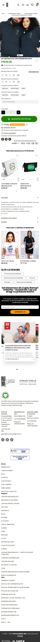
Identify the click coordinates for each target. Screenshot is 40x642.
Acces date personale (9, 605)
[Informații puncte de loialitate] (27, 124)
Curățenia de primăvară (10, 558)
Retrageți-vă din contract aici (13, 598)
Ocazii (3, 538)
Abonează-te (20, 312)
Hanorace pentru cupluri (31, 13)
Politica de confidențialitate (12, 584)
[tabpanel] (20, 208)
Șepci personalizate (24, 282)
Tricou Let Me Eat (7, 261)
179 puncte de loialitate (17, 124)
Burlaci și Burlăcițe (8, 575)
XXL (18, 75)
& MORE (4, 549)
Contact (4, 477)
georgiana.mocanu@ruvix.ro (11, 434)
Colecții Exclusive (8, 545)
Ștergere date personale (10, 608)
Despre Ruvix (5, 467)
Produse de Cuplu (7, 542)
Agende (4, 528)
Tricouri (32, 278)
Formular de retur (8, 594)
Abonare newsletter (8, 612)
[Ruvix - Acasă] (8, 381)
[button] (17, 369)
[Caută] (18, 5)
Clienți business (7, 471)
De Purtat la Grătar (9, 565)
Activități (5, 521)
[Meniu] (3, 5)
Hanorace (5, 510)
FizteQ (20, 636)
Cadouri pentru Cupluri (14, 13)
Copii (3, 568)
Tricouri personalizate (12, 274)
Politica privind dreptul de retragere (15, 587)
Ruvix (3, 13)
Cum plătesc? (6, 481)
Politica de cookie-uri (9, 591)
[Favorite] (32, 5)
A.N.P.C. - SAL (5, 622)
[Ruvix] (10, 5)
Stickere (7, 282)
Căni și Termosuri (7, 524)
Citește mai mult (12, 359)
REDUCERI (4, 535)
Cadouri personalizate (9, 497)
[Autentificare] (23, 5)
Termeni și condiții (8, 580)
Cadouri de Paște (7, 561)
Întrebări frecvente (8, 601)
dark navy (5, 88)
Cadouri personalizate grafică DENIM (15, 572)
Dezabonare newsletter (10, 615)
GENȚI (3, 531)
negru (23, 88)
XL (13, 75)
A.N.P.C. (3, 619)
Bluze (3, 514)
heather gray (15, 88)
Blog (3, 474)
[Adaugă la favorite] (37, 60)
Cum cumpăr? (6, 484)
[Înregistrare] (27, 5)
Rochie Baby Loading (28, 261)
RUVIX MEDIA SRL (20, 634)
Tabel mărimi (5, 488)
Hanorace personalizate (13, 278)
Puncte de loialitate (8, 491)
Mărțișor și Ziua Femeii (9, 500)
